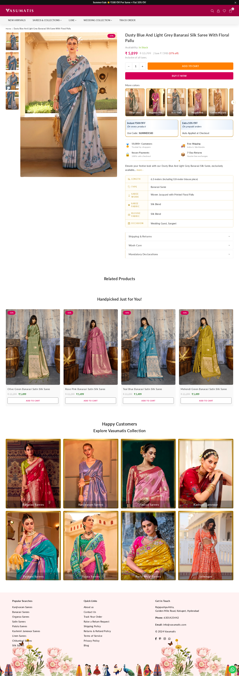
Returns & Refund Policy (97, 631)
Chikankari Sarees (22, 640)
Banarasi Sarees (21, 611)
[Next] (112, 105)
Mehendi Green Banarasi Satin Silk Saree (204, 389)
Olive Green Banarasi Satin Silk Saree (28, 389)
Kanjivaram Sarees (22, 607)
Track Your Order (93, 616)
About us (89, 607)
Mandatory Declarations (143, 254)
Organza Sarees (20, 616)
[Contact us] (232, 669)
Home (8, 28)
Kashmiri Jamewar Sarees (26, 631)
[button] (230, 10)
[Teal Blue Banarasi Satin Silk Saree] (148, 347)
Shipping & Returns (140, 236)
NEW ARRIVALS (17, 20)
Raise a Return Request (96, 621)
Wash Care (135, 245)
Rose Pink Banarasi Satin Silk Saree (85, 389)
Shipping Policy (92, 626)
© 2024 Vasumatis (165, 631)
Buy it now (179, 75)
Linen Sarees (19, 635)
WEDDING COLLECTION (97, 20)
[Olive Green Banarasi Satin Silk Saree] (33, 347)
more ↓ (140, 170)
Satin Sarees (19, 621)
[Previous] (25, 105)
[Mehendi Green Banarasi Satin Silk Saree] (206, 347)
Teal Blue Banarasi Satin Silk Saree (142, 389)
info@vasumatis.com (174, 624)
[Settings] (218, 10)
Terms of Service (93, 635)
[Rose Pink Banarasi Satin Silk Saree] (91, 347)
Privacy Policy (92, 640)
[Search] (212, 10)
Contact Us (90, 611)
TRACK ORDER (127, 20)
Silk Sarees (18, 645)
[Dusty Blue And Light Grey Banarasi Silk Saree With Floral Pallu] (12, 41)
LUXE (71, 20)
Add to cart (33, 399)
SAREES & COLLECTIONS (46, 20)
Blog (86, 645)
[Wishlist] (224, 10)
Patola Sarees (19, 626)
